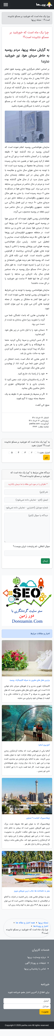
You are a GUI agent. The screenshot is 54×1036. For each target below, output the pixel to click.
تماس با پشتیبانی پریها (35, 969)
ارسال (45, 561)
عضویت (45, 1012)
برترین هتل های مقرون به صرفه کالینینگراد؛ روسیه (30, 680)
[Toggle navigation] (6, 4)
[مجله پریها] (44, 4)
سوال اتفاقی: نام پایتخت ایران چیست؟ (31, 546)
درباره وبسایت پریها (36, 957)
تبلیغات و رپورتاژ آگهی (35, 963)
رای (46, 457)
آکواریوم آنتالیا (44, 745)
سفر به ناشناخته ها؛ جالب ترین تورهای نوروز (32, 891)
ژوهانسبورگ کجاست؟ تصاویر (38, 818)
